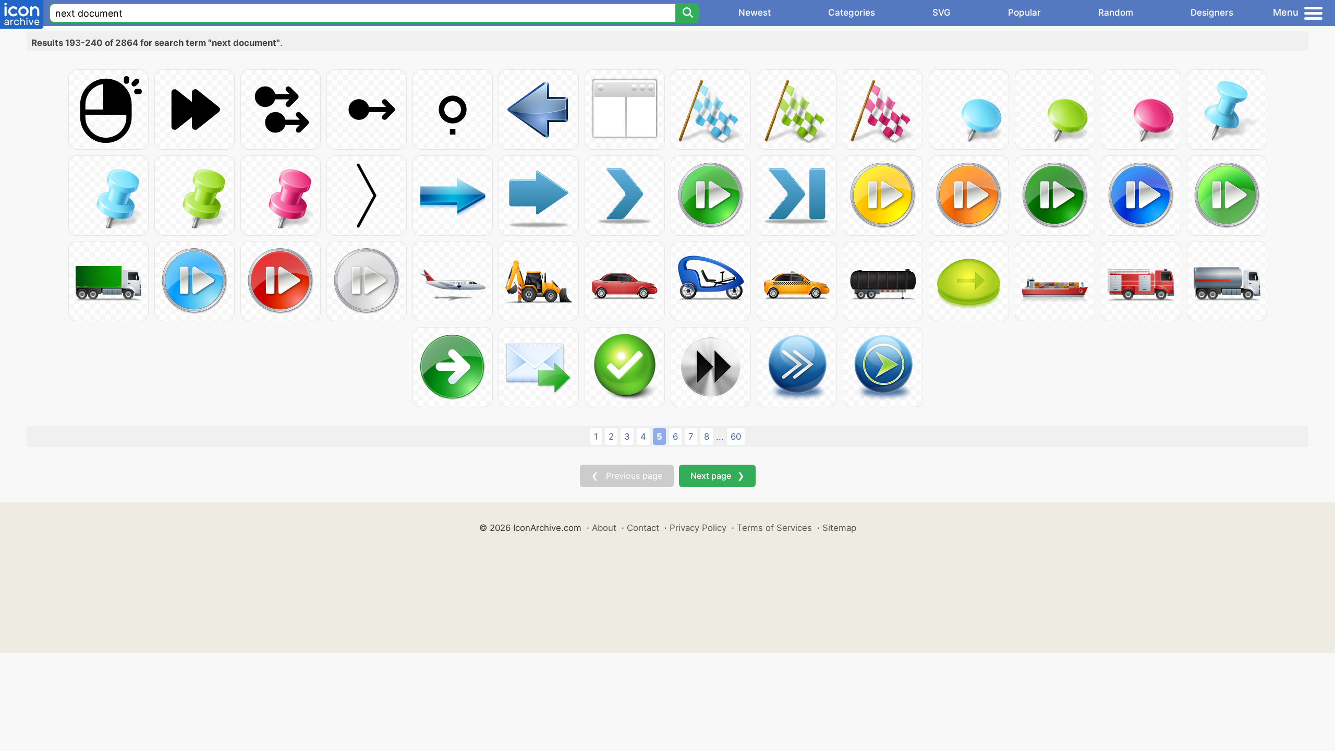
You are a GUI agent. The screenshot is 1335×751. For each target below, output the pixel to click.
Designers (1212, 12)
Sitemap (839, 528)
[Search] (687, 13)
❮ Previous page (626, 475)
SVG (941, 12)
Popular (1024, 12)
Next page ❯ (717, 475)
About (604, 528)
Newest (754, 12)
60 (736, 436)
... (720, 437)
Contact (643, 528)
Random (1115, 12)
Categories (851, 12)
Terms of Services (774, 528)
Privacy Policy (698, 528)
